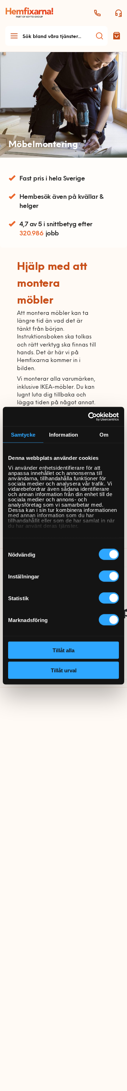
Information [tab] (63, 435)
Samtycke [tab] (23, 435)
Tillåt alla (63, 650)
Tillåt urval (64, 670)
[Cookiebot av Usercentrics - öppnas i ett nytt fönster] (89, 416)
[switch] (109, 576)
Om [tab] (103, 435)
